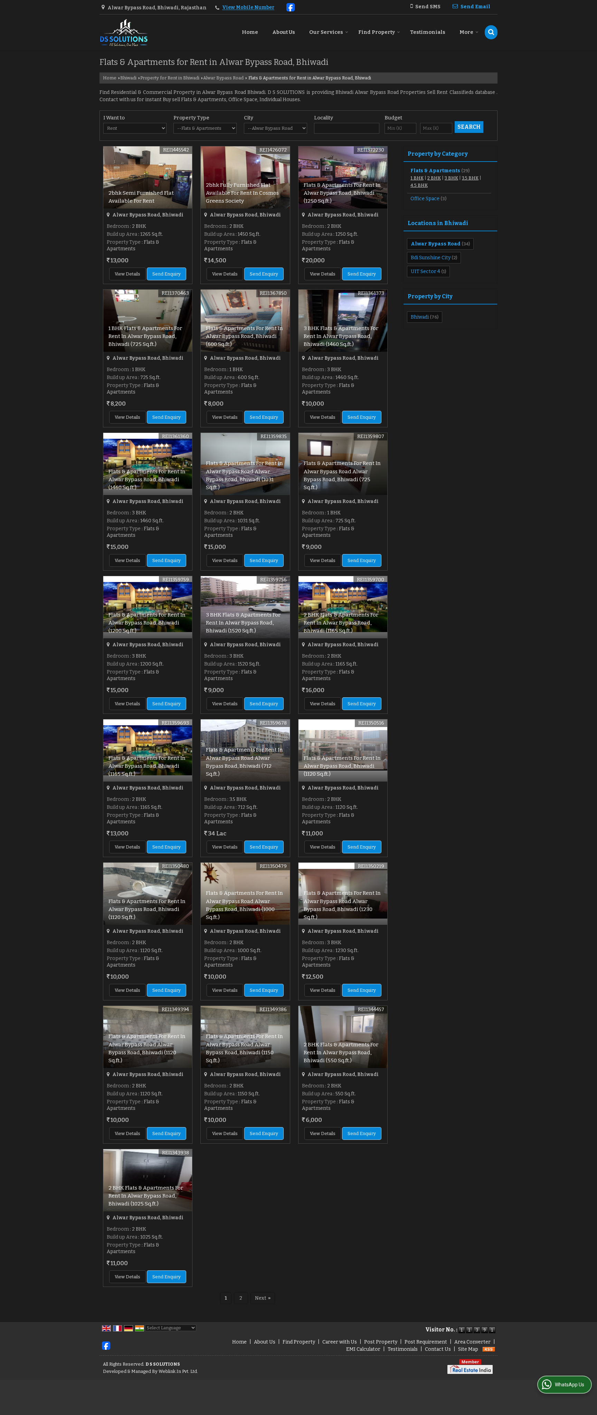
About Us (283, 32)
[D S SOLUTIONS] (124, 32)
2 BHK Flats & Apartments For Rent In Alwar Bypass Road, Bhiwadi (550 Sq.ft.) (341, 1052)
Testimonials (427, 32)
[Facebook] (290, 6)
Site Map (468, 1349)
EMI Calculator (363, 1349)
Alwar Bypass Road (223, 77)
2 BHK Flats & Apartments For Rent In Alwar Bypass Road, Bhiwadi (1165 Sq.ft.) (341, 623)
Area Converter (472, 1342)
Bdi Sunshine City (431, 258)
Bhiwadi (128, 77)
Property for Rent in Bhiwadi (169, 77)
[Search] (491, 32)
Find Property (376, 32)
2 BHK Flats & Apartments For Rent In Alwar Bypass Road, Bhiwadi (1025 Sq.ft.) (145, 1196)
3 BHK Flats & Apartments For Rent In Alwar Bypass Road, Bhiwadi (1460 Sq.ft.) (341, 336)
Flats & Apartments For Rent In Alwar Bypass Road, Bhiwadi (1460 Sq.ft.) (147, 479)
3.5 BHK (470, 178)
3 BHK (451, 178)
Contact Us (438, 1349)
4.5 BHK (419, 185)
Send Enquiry (166, 274)
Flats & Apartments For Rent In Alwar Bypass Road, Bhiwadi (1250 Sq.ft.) (342, 193)
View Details (127, 274)
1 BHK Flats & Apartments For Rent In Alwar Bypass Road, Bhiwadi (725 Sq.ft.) (145, 336)
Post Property (380, 1342)
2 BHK (434, 178)
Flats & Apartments (435, 171)
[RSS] (489, 1349)
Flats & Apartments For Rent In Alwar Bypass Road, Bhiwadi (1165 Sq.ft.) (147, 766)
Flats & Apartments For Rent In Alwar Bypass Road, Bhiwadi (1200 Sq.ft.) (147, 623)
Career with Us (339, 1342)
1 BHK (417, 178)
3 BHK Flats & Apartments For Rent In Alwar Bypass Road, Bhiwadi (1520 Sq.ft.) (243, 623)
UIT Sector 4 (425, 271)
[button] (248, 8)
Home (250, 32)
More (466, 32)
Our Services (326, 32)
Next (263, 1298)
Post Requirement (426, 1342)
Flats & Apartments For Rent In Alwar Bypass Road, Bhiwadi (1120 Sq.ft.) (342, 766)
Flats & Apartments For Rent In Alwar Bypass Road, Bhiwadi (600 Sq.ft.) (244, 336)
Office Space (424, 199)
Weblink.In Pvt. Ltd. (178, 1371)
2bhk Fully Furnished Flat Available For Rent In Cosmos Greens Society (242, 193)
